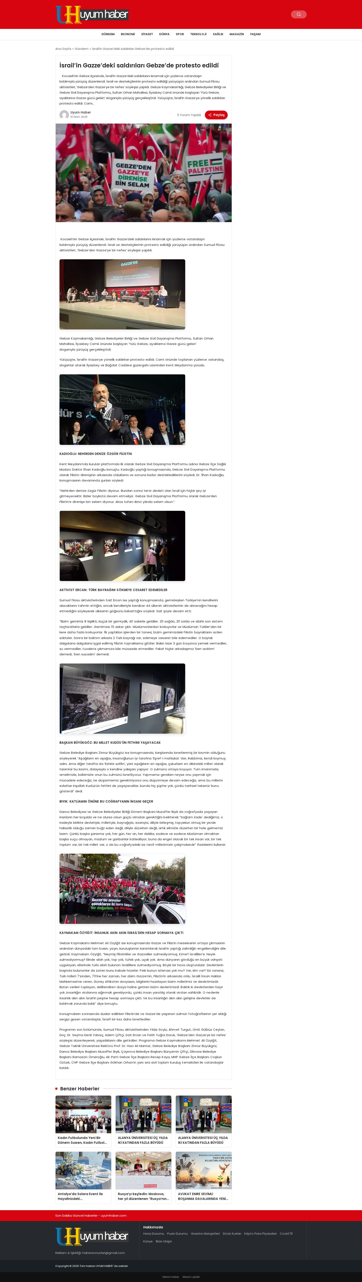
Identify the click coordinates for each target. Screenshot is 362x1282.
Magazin (237, 34)
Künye (148, 1241)
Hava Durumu (153, 1233)
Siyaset (147, 34)
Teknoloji (198, 34)
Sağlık (218, 34)
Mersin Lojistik (191, 1277)
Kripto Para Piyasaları (260, 1233)
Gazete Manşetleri (205, 1233)
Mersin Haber (171, 1277)
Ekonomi (128, 34)
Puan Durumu (177, 1233)
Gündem (108, 34)
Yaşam (255, 34)
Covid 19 (286, 1233)
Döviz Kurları (232, 1233)
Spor (180, 34)
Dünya (164, 34)
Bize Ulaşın (164, 1241)
